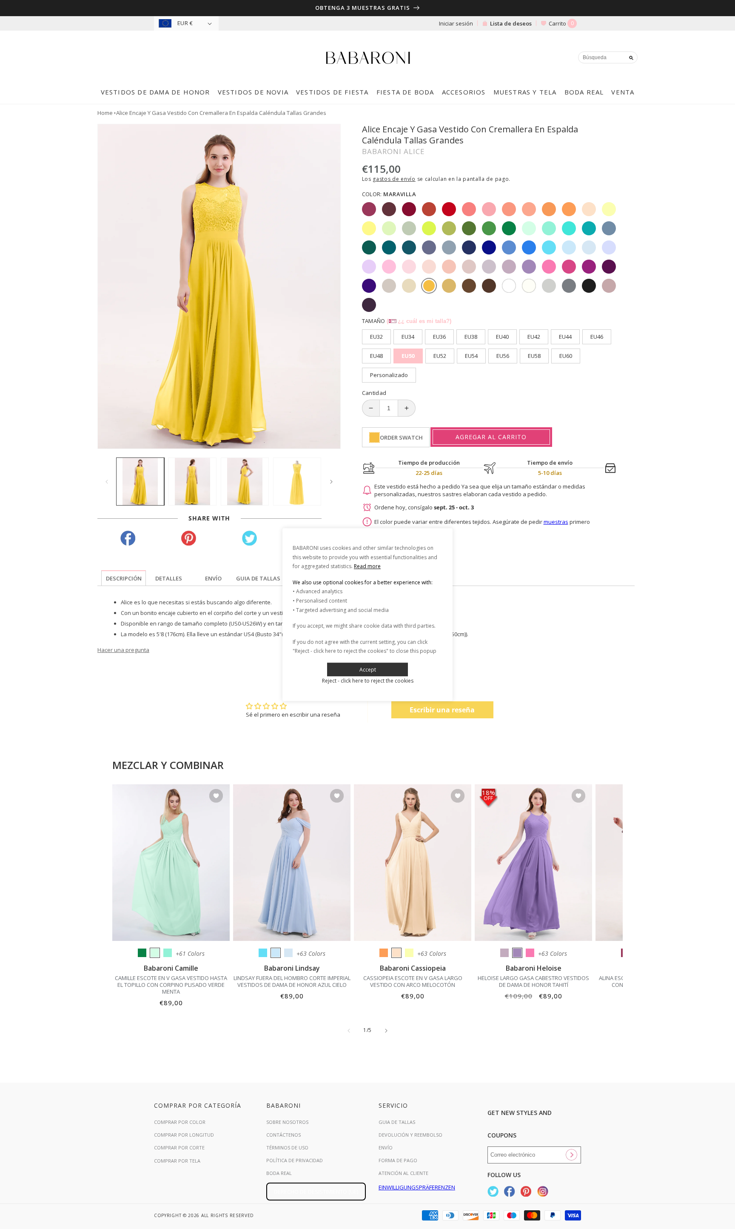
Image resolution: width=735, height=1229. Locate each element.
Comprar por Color (179, 1122)
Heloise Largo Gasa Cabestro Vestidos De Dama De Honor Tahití (533, 981)
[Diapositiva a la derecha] (331, 481)
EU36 (439, 336)
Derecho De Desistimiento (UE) (316, 1191)
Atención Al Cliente (403, 1173)
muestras (556, 522)
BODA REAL (279, 1173)
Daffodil (409, 952)
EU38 (470, 336)
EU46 (596, 336)
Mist (288, 952)
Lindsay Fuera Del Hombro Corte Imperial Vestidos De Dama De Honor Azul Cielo (292, 981)
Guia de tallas (397, 1122)
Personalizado (389, 375)
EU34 (408, 336)
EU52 (439, 356)
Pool (263, 952)
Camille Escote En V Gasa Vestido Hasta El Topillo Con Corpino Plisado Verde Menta (171, 985)
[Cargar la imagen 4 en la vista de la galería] (297, 481)
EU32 (376, 336)
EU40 (502, 336)
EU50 (408, 356)
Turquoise (167, 952)
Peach (396, 952)
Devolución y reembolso (410, 1135)
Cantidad (374, 393)
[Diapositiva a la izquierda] (106, 481)
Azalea (530, 952)
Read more (367, 566)
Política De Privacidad (294, 1160)
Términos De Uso (287, 1147)
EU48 (376, 356)
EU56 (502, 356)
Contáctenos (283, 1135)
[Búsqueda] (631, 58)
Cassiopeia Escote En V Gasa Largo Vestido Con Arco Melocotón (412, 981)
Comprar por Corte (179, 1147)
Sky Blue (275, 952)
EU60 (565, 356)
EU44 (565, 336)
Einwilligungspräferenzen (417, 1187)
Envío (386, 1147)
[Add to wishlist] (216, 796)
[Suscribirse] (571, 1154)
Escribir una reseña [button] (442, 710)
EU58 (534, 356)
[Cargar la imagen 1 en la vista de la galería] (140, 481)
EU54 (471, 356)
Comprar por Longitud (184, 1135)
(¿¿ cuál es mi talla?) (419, 321)
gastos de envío (394, 179)
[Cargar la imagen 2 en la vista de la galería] (192, 481)
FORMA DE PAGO (398, 1160)
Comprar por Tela (177, 1161)
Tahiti (517, 952)
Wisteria (504, 952)
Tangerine (383, 952)
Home (105, 113)
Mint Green (155, 952)
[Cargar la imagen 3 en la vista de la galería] (245, 481)
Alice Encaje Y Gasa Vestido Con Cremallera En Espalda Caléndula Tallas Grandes (221, 113)
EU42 (533, 336)
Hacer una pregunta (123, 650)
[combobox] (608, 57)
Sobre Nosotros (287, 1122)
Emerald (142, 952)
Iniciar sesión (456, 23)
